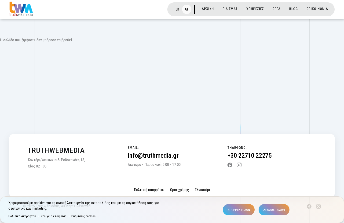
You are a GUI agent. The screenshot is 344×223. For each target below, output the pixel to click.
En (177, 9)
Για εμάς (230, 9)
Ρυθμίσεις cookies (83, 216)
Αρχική (208, 9)
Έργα (277, 9)
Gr (186, 9)
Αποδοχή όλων (274, 210)
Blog (293, 9)
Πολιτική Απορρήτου (22, 216)
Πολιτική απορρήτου (149, 190)
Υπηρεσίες (255, 9)
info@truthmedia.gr (153, 155)
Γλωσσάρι (202, 190)
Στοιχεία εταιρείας (53, 216)
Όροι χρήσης (179, 190)
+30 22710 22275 (249, 155)
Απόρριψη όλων (238, 210)
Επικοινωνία (317, 9)
